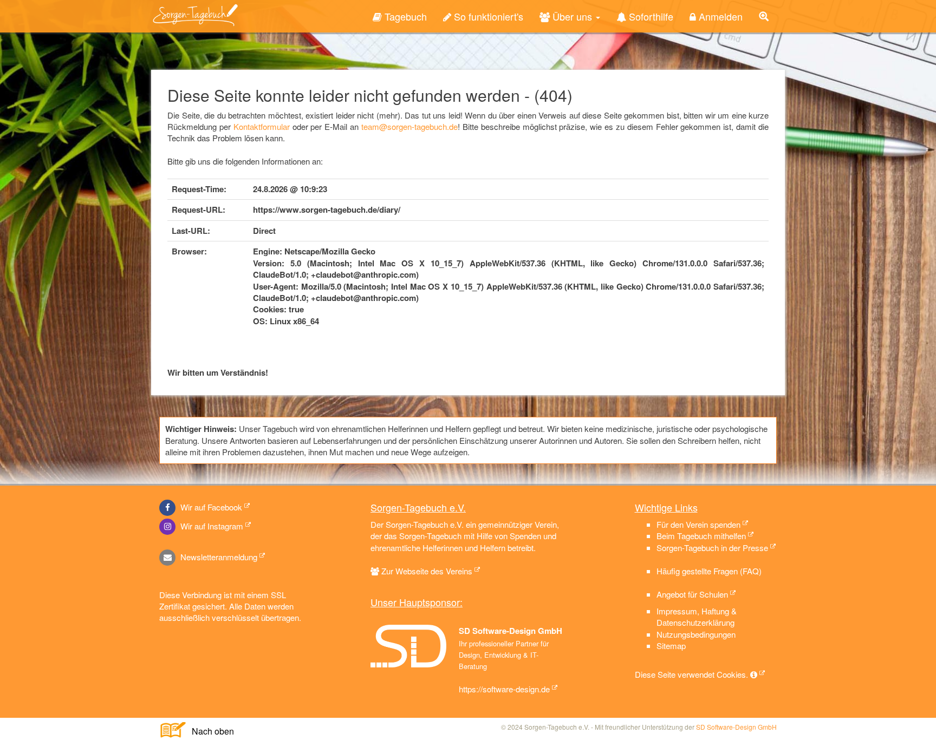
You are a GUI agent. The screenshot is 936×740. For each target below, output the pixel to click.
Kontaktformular (261, 126)
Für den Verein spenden (698, 524)
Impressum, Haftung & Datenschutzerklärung (696, 616)
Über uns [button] (572, 16)
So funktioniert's (487, 16)
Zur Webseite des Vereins (426, 571)
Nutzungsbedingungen (696, 634)
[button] (764, 16)
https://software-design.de (504, 689)
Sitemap (671, 645)
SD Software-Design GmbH (736, 726)
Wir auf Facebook (210, 507)
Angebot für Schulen (692, 594)
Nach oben (208, 731)
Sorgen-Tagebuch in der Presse (712, 547)
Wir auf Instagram (210, 526)
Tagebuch (404, 16)
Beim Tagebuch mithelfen (701, 535)
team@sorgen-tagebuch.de (409, 126)
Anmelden (719, 16)
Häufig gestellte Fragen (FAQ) (709, 571)
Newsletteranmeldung (217, 556)
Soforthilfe (649, 16)
